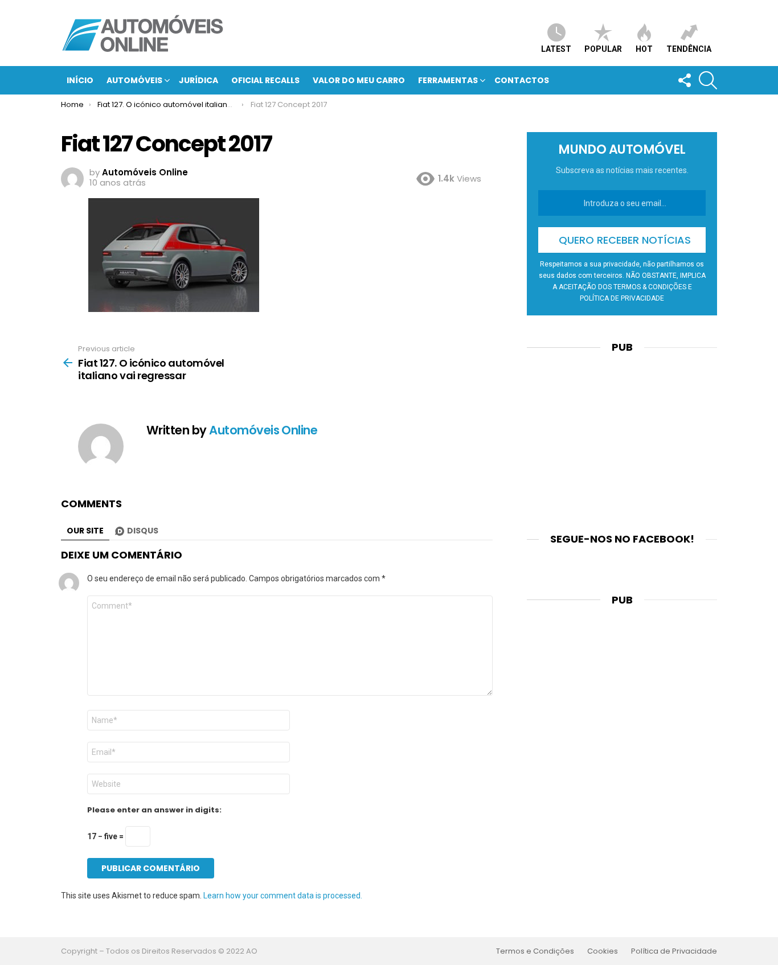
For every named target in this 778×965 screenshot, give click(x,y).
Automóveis (134, 80)
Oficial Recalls (265, 80)
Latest (556, 49)
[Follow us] (684, 80)
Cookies (602, 951)
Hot (644, 49)
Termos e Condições (535, 951)
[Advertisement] (622, 436)
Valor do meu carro (359, 80)
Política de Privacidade (674, 951)
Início (80, 80)
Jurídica (198, 80)
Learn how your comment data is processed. (282, 895)
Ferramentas (448, 80)
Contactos (521, 80)
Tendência (688, 49)
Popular (603, 49)
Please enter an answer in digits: (154, 810)
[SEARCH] (708, 80)
